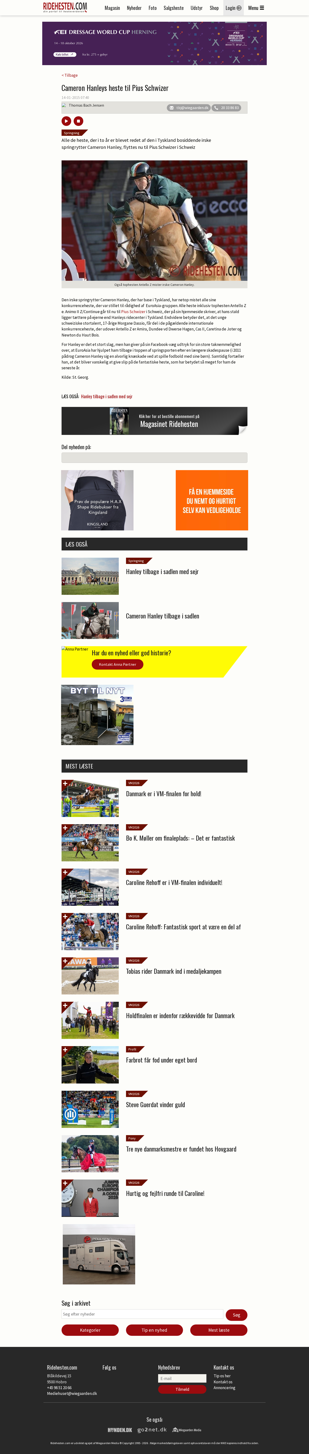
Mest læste (219, 1330)
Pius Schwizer (133, 311)
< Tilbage (70, 75)
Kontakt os (223, 1382)
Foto (153, 7)
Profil (132, 1049)
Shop (214, 7)
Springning (71, 133)
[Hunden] (120, 1429)
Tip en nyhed (154, 1330)
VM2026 (133, 783)
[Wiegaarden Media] (186, 1429)
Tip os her (222, 1376)
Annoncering (224, 1387)
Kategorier (90, 1330)
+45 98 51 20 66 (59, 1387)
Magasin (112, 7)
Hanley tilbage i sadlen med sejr (107, 396)
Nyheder (134, 7)
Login (231, 7)
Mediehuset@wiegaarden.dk (72, 1393)
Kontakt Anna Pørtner (117, 664)
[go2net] (152, 1429)
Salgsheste (174, 7)
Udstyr (197, 7)
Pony (132, 1138)
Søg (236, 1315)
